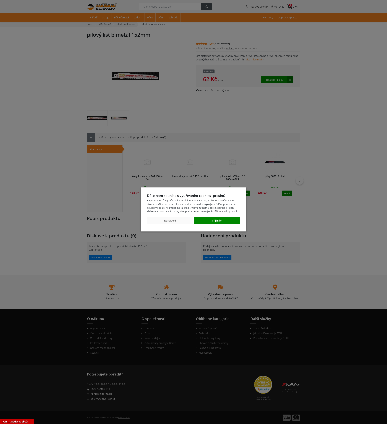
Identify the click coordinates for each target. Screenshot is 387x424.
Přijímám (217, 220)
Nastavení (170, 220)
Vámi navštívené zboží (15, 421)
